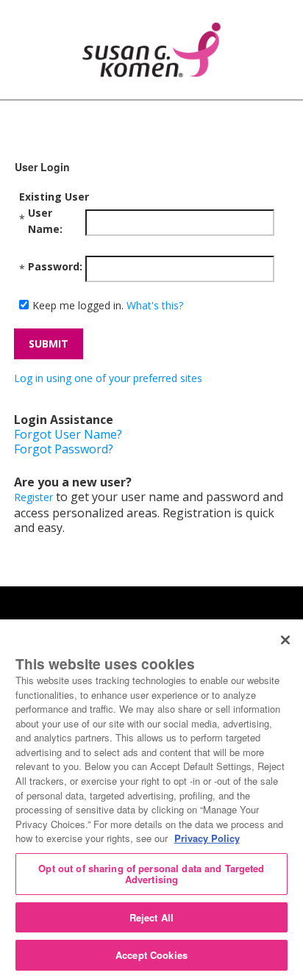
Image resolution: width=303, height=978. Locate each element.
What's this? (154, 305)
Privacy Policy (207, 838)
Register (33, 497)
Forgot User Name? (68, 434)
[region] (151, 798)
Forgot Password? (63, 449)
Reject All (151, 917)
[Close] (285, 640)
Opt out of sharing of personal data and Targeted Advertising (151, 874)
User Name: (45, 221)
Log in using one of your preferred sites (108, 378)
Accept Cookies (151, 955)
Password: (55, 266)
